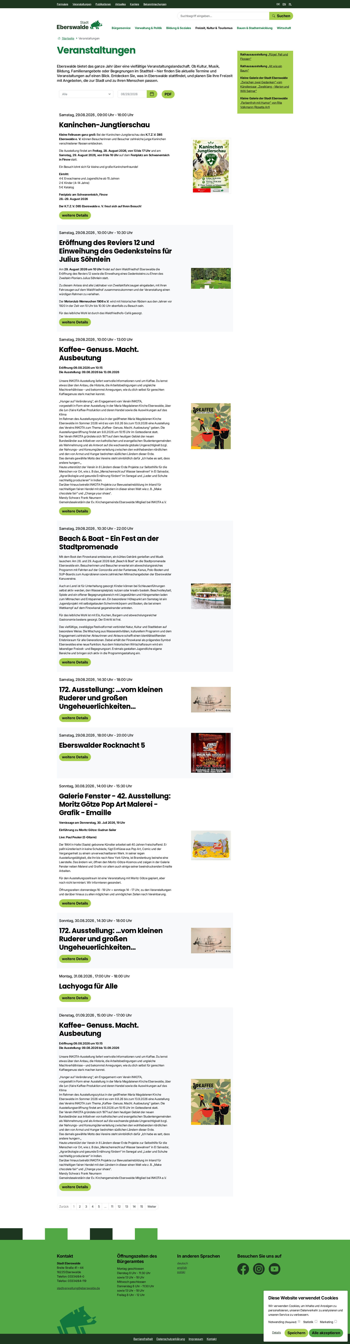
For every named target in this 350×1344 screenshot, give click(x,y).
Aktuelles (120, 4)
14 (134, 1206)
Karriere (134, 4)
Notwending (282, 1322)
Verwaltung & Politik (148, 28)
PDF (168, 94)
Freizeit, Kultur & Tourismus (214, 28)
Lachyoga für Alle (88, 986)
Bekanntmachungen (154, 4)
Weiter (151, 1206)
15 (141, 1206)
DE (278, 4)
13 (126, 1206)
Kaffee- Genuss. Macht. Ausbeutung (99, 354)
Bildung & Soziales (178, 28)
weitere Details (75, 215)
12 (119, 1206)
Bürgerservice (121, 28)
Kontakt (212, 1339)
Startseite (68, 38)
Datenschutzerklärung (170, 1339)
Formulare (62, 4)
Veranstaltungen (82, 4)
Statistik (308, 1322)
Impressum (196, 1339)
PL (290, 4)
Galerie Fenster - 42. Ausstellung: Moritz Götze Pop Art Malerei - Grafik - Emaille (115, 804)
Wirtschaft (284, 28)
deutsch (182, 1263)
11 (112, 1206)
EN (284, 4)
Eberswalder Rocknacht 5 (102, 745)
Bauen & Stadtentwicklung (255, 28)
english (182, 1267)
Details (276, 1332)
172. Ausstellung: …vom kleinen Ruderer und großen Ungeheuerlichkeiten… (111, 698)
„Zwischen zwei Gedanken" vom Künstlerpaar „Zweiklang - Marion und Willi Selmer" (264, 86)
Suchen (283, 16)
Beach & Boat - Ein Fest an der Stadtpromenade (109, 543)
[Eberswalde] (79, 24)
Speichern (296, 1333)
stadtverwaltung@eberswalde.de (78, 1288)
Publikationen (103, 4)
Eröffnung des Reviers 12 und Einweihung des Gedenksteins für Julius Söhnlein (115, 251)
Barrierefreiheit (143, 1339)
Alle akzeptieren (326, 1333)
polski (181, 1272)
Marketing (326, 1322)
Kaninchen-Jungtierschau (104, 125)
